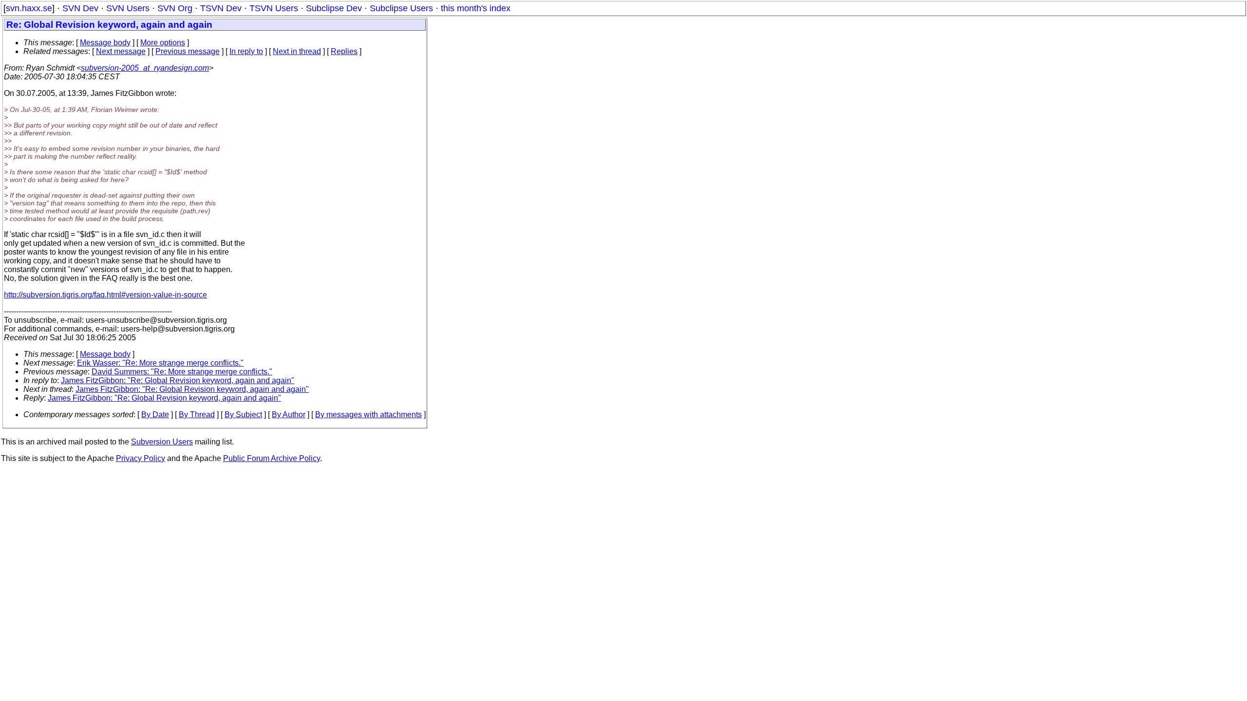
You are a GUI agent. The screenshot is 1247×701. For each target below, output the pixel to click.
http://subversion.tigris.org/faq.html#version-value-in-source (105, 295)
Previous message (187, 51)
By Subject (243, 414)
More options (162, 42)
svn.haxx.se (29, 8)
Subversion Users (162, 442)
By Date (155, 414)
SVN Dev (80, 8)
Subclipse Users (401, 8)
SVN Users (128, 8)
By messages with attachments (368, 414)
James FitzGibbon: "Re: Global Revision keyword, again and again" (177, 380)
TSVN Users (273, 8)
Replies (344, 51)
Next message (121, 51)
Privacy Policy (140, 458)
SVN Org (174, 8)
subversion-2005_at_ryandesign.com (145, 68)
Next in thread (297, 51)
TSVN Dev (221, 8)
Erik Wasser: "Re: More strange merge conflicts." (160, 363)
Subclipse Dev (334, 8)
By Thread (197, 414)
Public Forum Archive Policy (271, 458)
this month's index (475, 8)
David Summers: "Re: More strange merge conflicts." (182, 372)
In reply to (246, 51)
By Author (288, 414)
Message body (105, 42)
